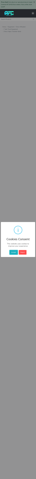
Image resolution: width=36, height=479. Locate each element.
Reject (22, 252)
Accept (13, 252)
